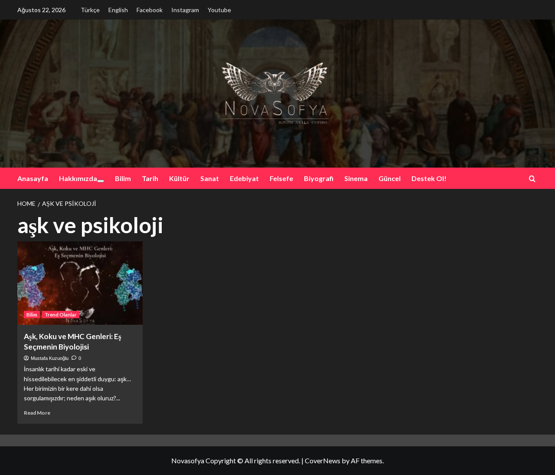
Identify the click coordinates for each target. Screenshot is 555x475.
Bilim (123, 178)
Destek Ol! (429, 178)
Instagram (185, 9)
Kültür (179, 178)
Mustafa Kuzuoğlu (50, 358)
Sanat (209, 178)
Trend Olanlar (61, 314)
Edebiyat (244, 178)
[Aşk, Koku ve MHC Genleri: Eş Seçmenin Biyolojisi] (80, 283)
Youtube (219, 9)
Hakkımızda (78, 178)
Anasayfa (32, 178)
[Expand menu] (100, 181)
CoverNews (322, 460)
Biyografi (318, 178)
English (118, 9)
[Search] (532, 178)
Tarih (150, 178)
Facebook (150, 9)
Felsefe (281, 178)
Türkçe (90, 9)
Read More (37, 412)
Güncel (390, 178)
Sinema (356, 178)
